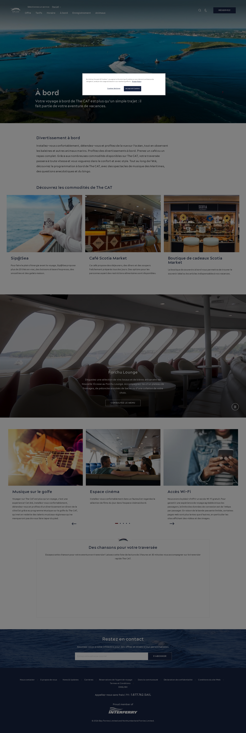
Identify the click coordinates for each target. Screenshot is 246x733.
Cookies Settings (113, 88)
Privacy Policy (136, 82)
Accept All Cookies (132, 89)
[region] (124, 84)
